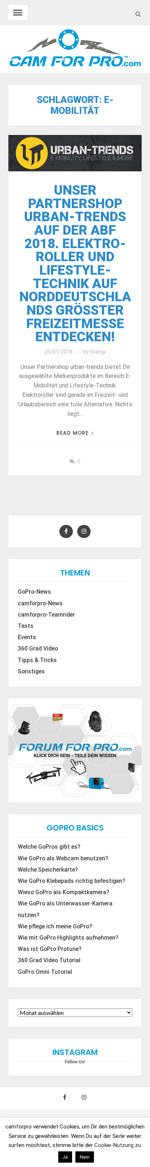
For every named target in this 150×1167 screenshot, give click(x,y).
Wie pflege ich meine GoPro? (55, 926)
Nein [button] (85, 1157)
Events (27, 637)
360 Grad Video (38, 648)
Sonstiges (31, 671)
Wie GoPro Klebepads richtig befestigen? (71, 881)
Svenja (98, 352)
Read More (72, 433)
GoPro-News (34, 592)
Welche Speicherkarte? (48, 870)
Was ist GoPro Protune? (50, 949)
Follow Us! (75, 1061)
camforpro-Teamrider (46, 615)
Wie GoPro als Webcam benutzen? (63, 858)
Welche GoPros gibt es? (49, 847)
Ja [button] (65, 1157)
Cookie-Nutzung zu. (118, 1145)
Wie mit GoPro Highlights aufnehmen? (68, 938)
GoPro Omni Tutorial (45, 972)
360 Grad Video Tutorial (49, 960)
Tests (25, 626)
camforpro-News (40, 603)
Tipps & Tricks (37, 660)
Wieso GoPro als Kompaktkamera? (63, 892)
